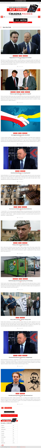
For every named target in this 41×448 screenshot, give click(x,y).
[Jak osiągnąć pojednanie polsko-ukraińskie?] (20, 118)
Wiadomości (25, 55)
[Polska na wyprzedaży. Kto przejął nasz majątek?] (20, 79)
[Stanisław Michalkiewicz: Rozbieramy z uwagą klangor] (20, 342)
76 (5, 408)
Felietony (15, 133)
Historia (18, 91)
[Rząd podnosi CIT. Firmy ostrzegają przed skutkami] (20, 42)
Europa (15, 206)
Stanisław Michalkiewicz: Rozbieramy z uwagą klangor (20, 357)
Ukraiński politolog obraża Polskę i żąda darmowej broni (21, 395)
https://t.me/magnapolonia (11, 413)
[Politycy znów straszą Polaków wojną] (20, 230)
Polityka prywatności (13, 446)
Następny (9, 408)
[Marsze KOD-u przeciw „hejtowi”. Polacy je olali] (20, 304)
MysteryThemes (23, 446)
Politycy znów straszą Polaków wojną (20, 244)
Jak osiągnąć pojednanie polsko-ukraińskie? (20, 135)
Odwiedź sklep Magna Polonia (20, 20)
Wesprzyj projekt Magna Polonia (20, 22)
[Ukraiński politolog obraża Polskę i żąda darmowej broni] (20, 380)
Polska (20, 55)
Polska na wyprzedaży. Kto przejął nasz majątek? (20, 93)
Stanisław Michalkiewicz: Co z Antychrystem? (20, 173)
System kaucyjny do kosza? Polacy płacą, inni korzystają (20, 280)
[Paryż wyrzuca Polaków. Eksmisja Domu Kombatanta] (20, 194)
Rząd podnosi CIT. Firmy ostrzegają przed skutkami (20, 57)
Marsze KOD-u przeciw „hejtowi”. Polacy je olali (20, 319)
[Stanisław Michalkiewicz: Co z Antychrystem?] (20, 158)
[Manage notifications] (3, 445)
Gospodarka (15, 55)
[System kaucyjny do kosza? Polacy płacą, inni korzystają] (20, 266)
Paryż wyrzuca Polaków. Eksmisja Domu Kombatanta (20, 208)
